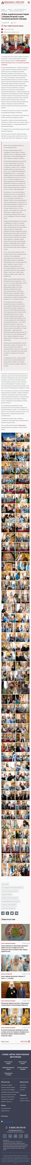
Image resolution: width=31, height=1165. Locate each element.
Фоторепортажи (6, 1108)
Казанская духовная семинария (10, 891)
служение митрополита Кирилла (10, 898)
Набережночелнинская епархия (8, 1068)
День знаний (5, 884)
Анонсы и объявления (6, 974)
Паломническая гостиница (8, 1074)
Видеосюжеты (5, 1111)
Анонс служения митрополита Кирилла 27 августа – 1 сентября (13, 977)
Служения (22, 1085)
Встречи (22, 1090)
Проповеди (23, 1087)
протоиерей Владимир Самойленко (10, 901)
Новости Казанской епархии (16, 11)
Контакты (4, 1116)
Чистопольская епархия (8, 1062)
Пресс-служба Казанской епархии (13, 26)
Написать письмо (25, 1100)
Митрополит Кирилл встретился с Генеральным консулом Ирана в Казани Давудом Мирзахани (15, 1004)
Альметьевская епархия (23, 1062)
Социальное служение (7, 1099)
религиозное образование (8, 908)
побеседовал (21, 425)
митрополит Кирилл (7, 894)
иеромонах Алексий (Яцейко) (9, 904)
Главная (3, 9)
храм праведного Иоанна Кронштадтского (12, 887)
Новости (10, 9)
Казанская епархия (6, 1085)
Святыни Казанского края (8, 1094)
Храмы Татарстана (6, 1101)
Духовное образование (7, 1097)
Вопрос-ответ (24, 1098)
